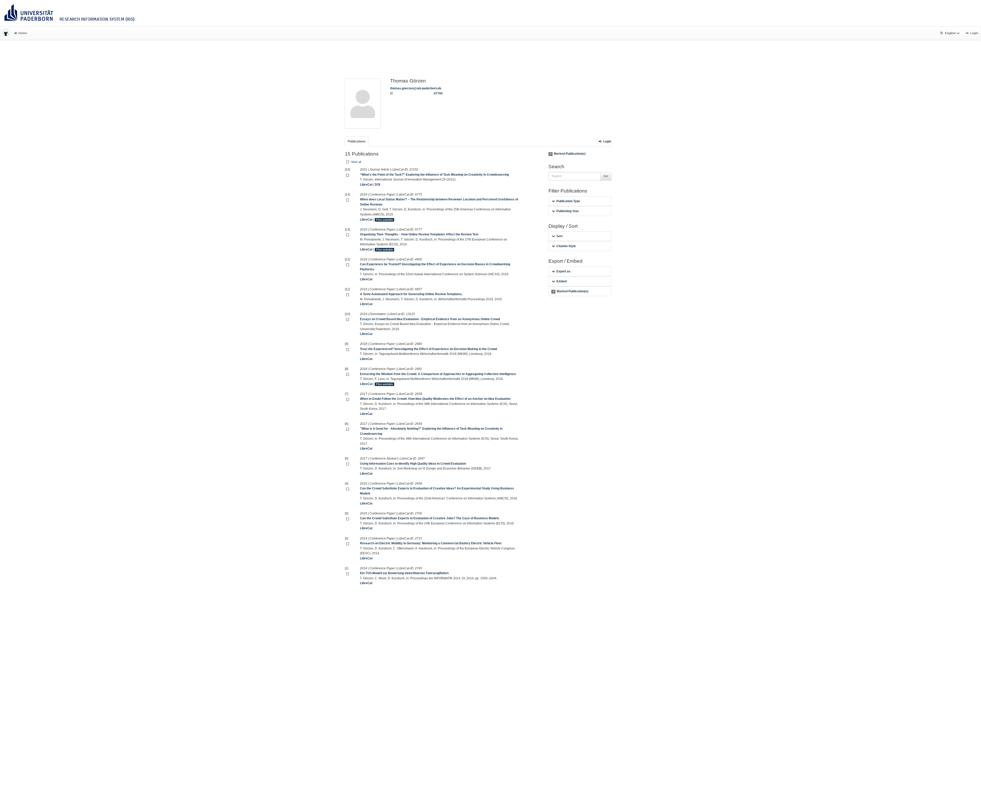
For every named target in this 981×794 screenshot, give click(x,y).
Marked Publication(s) (568, 153)
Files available (384, 220)
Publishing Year (567, 211)
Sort (559, 236)
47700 (438, 93)
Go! (605, 176)
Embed (561, 281)
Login (607, 141)
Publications (357, 141)
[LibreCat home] (5, 33)
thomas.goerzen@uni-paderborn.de (415, 88)
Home (22, 33)
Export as (563, 271)
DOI (377, 184)
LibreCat (366, 184)
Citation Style (566, 246)
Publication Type (568, 201)
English (950, 33)
